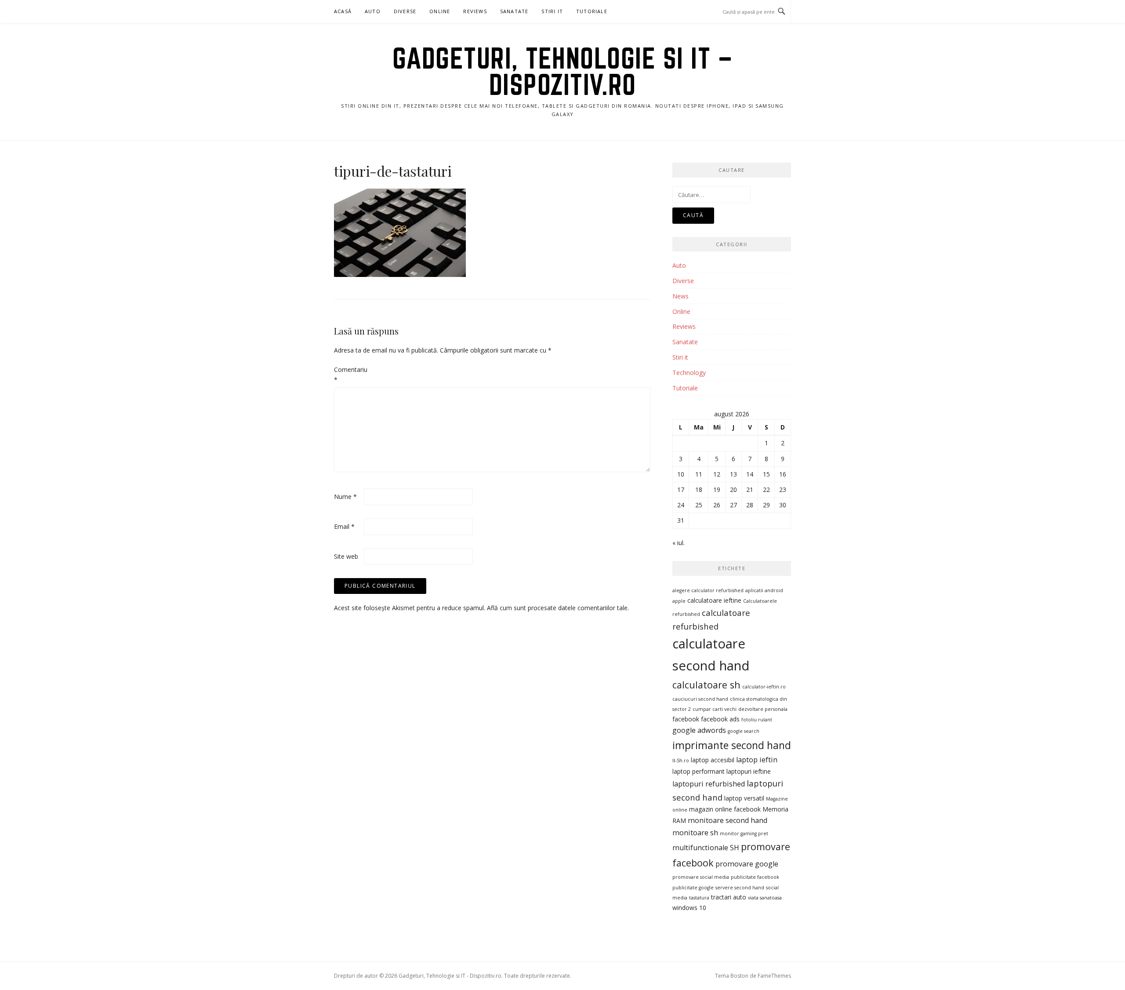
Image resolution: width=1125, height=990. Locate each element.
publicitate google (693, 887)
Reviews (474, 11)
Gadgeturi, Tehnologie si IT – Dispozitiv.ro (562, 71)
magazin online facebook (725, 809)
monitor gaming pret (744, 833)
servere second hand (739, 887)
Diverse (405, 11)
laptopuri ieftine (748, 771)
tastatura (699, 898)
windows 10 (689, 907)
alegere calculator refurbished (708, 590)
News (680, 296)
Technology (689, 372)
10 (680, 474)
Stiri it (680, 357)
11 (698, 474)
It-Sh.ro (680, 760)
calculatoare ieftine (714, 600)
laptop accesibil (712, 760)
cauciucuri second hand (700, 699)
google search (743, 731)
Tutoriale (591, 11)
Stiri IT (552, 11)
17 (680, 489)
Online (439, 11)
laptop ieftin (756, 759)
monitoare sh (695, 832)
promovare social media (700, 877)
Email (344, 526)
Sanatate (514, 11)
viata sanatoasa (765, 898)
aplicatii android (764, 590)
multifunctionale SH (705, 847)
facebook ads (720, 719)
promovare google (746, 864)
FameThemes (774, 975)
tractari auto (728, 897)
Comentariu (348, 374)
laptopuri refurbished (708, 784)
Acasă (343, 11)
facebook (685, 719)
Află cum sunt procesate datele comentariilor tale (557, 608)
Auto (373, 11)
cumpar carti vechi (715, 709)
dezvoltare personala (763, 709)
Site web (346, 556)
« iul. (678, 543)
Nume (345, 496)
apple (679, 601)
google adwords (699, 730)
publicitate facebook (755, 877)
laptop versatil (744, 798)
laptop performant (698, 771)
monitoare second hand (727, 820)
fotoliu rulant (756, 720)
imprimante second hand (731, 745)
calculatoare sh (706, 684)
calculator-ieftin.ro (764, 687)
